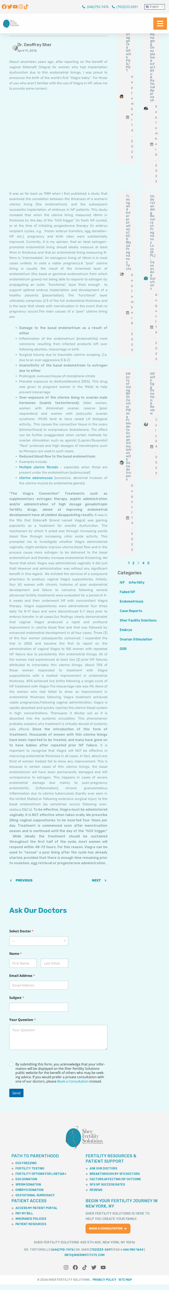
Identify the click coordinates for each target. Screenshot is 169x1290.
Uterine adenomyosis (36, 478)
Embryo (126, 630)
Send (16, 1093)
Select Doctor (21, 931)
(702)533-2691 (101, 1249)
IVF (122, 582)
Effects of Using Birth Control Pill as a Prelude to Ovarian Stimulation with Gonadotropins (128, 426)
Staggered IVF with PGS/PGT (128, 52)
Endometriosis (131, 601)
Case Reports (131, 611)
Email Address (22, 976)
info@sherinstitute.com (84, 1255)
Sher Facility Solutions (138, 620)
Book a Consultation (73, 1081)
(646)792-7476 (62, 1249)
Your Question (22, 1020)
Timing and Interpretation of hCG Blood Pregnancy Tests (128, 232)
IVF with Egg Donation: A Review (152, 393)
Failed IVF (127, 592)
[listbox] (38, 941)
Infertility (136, 582)
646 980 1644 (133, 1249)
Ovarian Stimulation (136, 639)
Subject (16, 998)
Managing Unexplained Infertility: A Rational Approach (152, 67)
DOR (123, 649)
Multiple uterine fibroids (38, 467)
